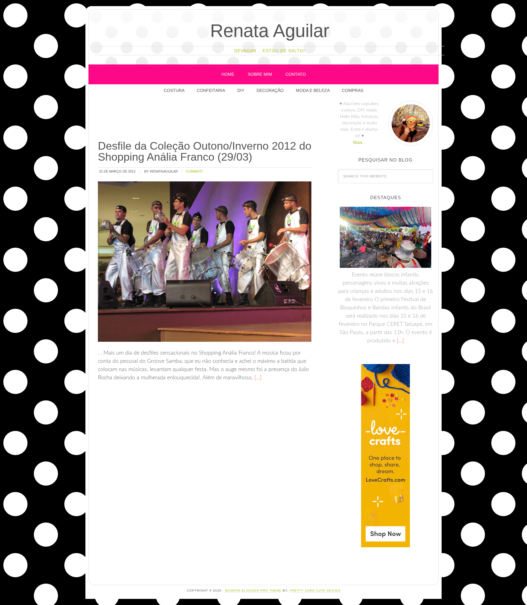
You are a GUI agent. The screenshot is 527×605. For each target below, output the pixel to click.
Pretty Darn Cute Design (315, 590)
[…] (257, 378)
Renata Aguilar (269, 30)
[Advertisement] (208, 119)
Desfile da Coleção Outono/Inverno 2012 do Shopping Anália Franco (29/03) (204, 151)
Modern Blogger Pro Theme (253, 590)
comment (194, 171)
